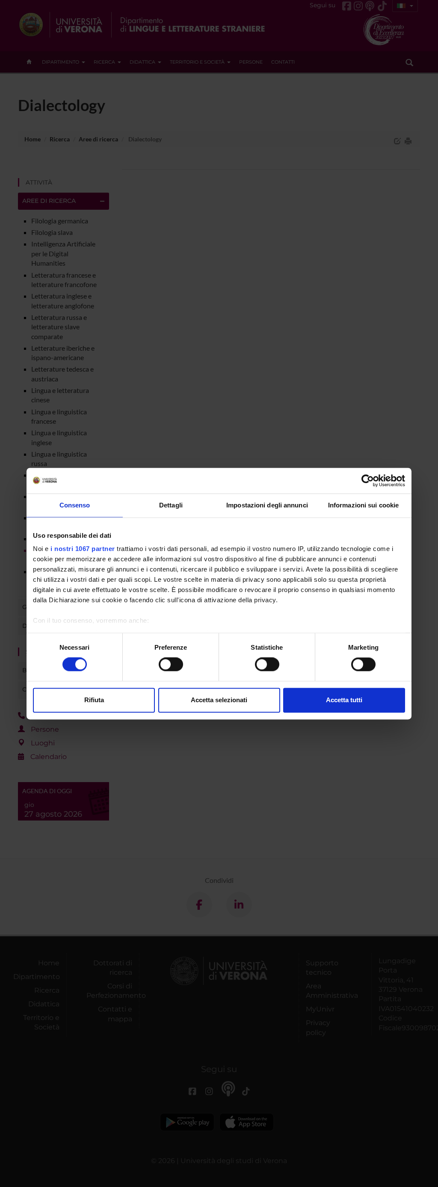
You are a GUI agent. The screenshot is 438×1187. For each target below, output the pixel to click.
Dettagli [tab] (171, 505)
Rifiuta (94, 699)
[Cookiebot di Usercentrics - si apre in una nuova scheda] (367, 480)
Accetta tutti (344, 699)
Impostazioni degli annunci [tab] (267, 505)
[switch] (171, 664)
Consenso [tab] (74, 505)
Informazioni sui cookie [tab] (363, 505)
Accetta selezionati (219, 699)
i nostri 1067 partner (82, 548)
